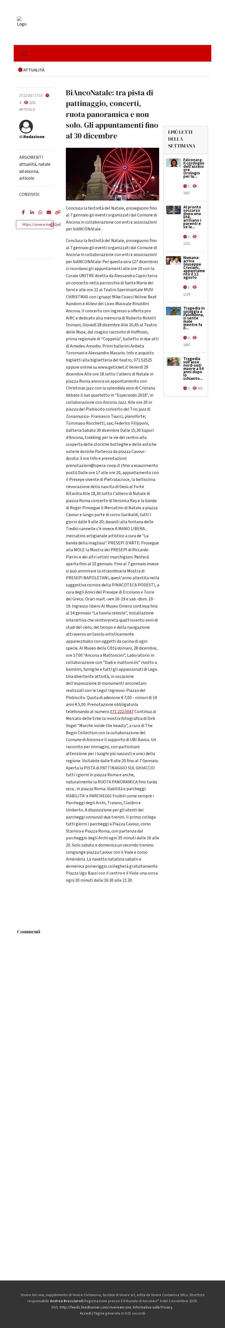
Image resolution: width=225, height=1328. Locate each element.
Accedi (85, 1313)
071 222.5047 (122, 712)
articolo (26, 178)
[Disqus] (112, 1005)
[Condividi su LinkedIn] (30, 213)
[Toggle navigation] (24, 53)
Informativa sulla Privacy (153, 1307)
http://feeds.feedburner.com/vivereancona (95, 1307)
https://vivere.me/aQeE (41, 224)
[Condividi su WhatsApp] (38, 213)
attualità (27, 164)
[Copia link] (55, 213)
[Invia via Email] (46, 213)
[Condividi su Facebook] (22, 213)
